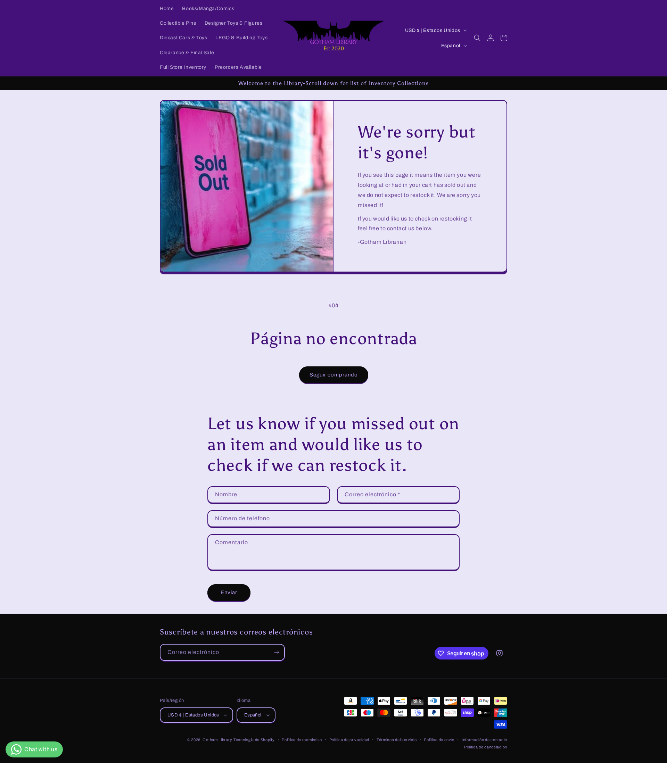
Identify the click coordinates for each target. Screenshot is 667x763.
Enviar (229, 592)
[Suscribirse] (276, 652)
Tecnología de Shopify (254, 740)
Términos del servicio (397, 740)
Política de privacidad (349, 740)
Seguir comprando (334, 375)
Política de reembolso (302, 740)
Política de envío (439, 740)
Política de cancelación (485, 747)
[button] (477, 37)
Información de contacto (484, 740)
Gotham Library (217, 740)
